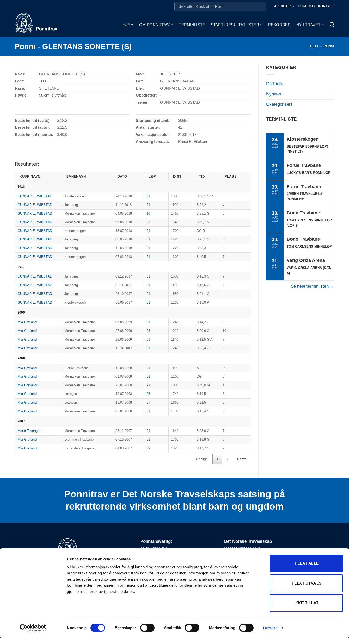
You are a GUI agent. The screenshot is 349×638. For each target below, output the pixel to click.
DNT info (274, 83)
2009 (21, 312)
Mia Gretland (27, 322)
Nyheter (273, 94)
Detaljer (270, 628)
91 (148, 385)
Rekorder (279, 24)
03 (148, 222)
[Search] (332, 24)
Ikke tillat (306, 603)
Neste (242, 459)
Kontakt (326, 6)
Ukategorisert (279, 104)
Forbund (306, 6)
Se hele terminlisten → (312, 286)
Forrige (202, 459)
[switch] (147, 628)
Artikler (282, 6)
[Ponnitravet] (40, 25)
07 (148, 402)
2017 (21, 266)
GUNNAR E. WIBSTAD (35, 196)
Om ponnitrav (154, 24)
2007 (21, 421)
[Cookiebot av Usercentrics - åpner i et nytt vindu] (33, 628)
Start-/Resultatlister (235, 24)
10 (148, 213)
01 (148, 196)
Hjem (128, 24)
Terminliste (192, 24)
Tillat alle (306, 563)
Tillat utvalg (306, 583)
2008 (21, 358)
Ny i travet (308, 24)
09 (148, 448)
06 (148, 394)
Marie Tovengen (29, 431)
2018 (21, 186)
